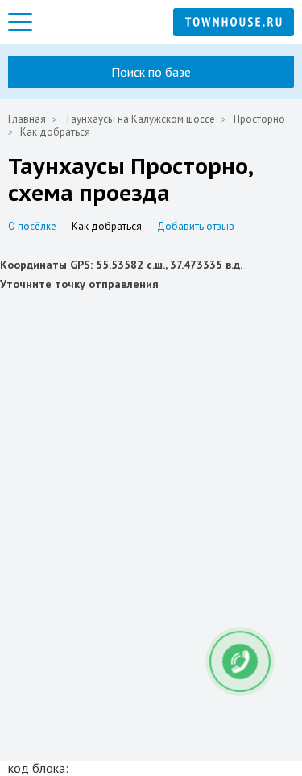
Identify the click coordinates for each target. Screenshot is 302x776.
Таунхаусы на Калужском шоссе (139, 119)
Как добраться (107, 226)
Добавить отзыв (195, 226)
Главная (27, 119)
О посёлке (32, 226)
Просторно (259, 119)
